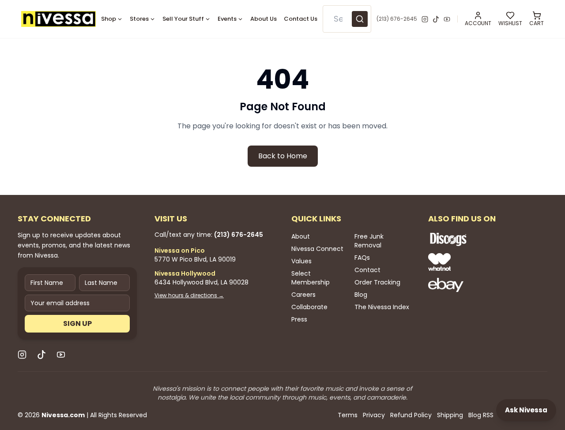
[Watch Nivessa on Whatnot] (476, 262)
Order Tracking (377, 282)
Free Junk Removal (369, 241)
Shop (108, 19)
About (300, 236)
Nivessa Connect (317, 248)
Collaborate (309, 307)
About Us (263, 19)
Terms (348, 415)
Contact (367, 269)
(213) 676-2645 (397, 18)
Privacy (374, 415)
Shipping (450, 415)
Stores (139, 19)
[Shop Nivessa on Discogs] (476, 239)
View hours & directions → (189, 295)
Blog (360, 294)
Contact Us (300, 19)
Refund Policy (411, 415)
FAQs (362, 257)
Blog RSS (480, 415)
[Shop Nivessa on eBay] (476, 285)
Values (301, 261)
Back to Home (282, 156)
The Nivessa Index (381, 307)
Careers (303, 294)
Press (299, 319)
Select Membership (310, 278)
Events (227, 19)
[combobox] (347, 19)
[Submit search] (360, 19)
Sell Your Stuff (183, 19)
